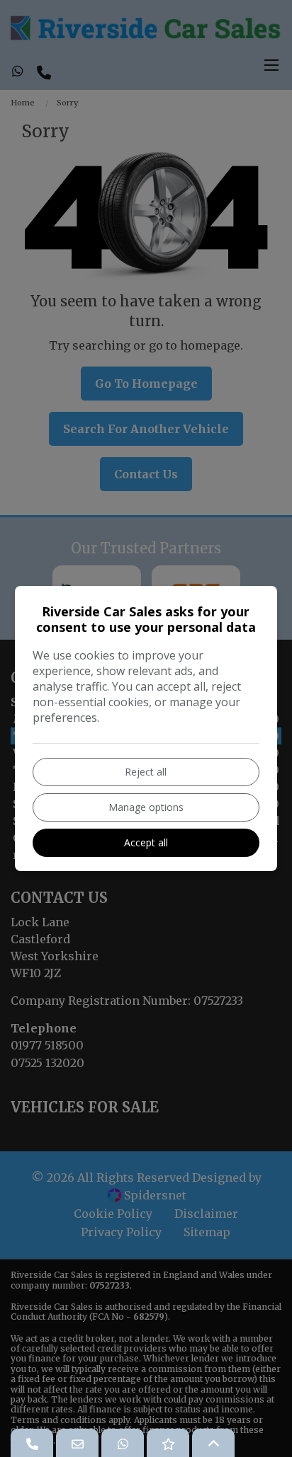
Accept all (146, 842)
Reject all (146, 771)
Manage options (146, 807)
